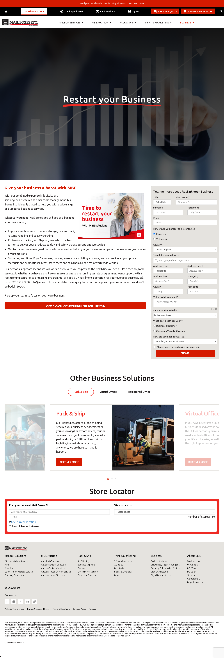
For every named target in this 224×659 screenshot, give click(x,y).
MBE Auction (49, 555)
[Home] (6, 11)
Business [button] (185, 22)
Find (15, 517)
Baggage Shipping (86, 565)
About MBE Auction (50, 561)
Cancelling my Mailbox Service (19, 572)
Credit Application (159, 572)
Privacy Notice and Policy (38, 609)
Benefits (9, 568)
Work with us (193, 561)
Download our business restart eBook (75, 305)
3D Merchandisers (123, 561)
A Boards (118, 565)
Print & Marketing (125, 555)
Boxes (117, 575)
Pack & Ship (85, 555)
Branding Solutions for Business (166, 568)
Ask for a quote (167, 11)
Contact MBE (193, 579)
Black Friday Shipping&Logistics (166, 565)
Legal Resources (195, 582)
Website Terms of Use (14, 609)
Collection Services (87, 575)
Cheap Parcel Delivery (88, 572)
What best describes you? (167, 321)
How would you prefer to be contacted (174, 229)
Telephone (162, 239)
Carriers (81, 568)
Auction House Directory (53, 575)
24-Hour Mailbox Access (16, 561)
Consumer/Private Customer (171, 331)
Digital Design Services (161, 575)
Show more (14, 588)
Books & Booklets (123, 572)
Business (156, 555)
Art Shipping (83, 561)
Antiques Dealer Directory (53, 565)
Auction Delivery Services (53, 568)
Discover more (69, 462)
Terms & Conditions (61, 609)
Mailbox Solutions (15, 555)
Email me (161, 234)
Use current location (23, 521)
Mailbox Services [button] (69, 22)
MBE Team (192, 568)
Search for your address (166, 255)
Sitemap (191, 575)
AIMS (7, 565)
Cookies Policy (79, 609)
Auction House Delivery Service (56, 572)
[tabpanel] (112, 437)
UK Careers (192, 565)
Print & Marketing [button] (157, 22)
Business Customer (166, 326)
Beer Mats (119, 568)
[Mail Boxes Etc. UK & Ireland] (20, 22)
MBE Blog (192, 572)
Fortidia (92, 609)
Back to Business (159, 561)
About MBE (194, 555)
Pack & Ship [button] (126, 22)
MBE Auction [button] (100, 22)
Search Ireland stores (25, 526)
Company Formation (14, 575)
